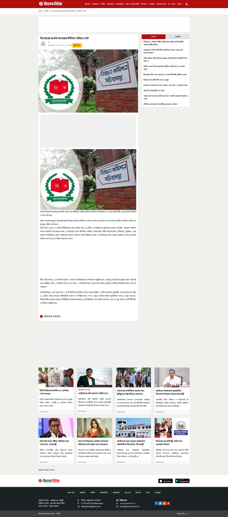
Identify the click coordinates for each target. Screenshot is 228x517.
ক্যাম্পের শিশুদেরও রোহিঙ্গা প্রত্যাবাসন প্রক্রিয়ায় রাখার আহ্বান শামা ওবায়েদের (93, 443)
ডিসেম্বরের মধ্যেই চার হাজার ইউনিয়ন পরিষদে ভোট (64, 38)
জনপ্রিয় (177, 37)
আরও (179, 4)
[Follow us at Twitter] (160, 503)
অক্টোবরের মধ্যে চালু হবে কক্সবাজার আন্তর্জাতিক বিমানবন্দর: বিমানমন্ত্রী (131, 443)
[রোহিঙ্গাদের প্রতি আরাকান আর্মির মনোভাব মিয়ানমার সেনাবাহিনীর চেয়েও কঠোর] (94, 377)
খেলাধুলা (151, 4)
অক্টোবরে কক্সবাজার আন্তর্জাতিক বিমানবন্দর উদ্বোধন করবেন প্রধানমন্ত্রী (170, 392)
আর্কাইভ (82, 492)
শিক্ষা (173, 4)
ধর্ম (169, 4)
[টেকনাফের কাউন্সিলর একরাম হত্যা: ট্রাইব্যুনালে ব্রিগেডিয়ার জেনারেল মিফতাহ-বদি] (133, 377)
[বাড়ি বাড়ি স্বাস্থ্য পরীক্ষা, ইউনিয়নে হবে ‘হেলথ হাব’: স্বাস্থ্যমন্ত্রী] (56, 428)
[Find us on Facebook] (156, 503)
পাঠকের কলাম (161, 4)
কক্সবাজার (110, 4)
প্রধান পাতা (71, 492)
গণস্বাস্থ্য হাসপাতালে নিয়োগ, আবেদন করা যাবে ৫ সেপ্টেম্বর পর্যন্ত (165, 85)
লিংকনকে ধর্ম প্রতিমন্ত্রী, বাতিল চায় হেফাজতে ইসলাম (169, 443)
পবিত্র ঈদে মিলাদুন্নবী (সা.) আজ (153, 91)
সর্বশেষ (153, 37)
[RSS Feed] (164, 503)
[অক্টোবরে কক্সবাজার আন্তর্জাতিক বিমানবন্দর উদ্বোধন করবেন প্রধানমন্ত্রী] (172, 377)
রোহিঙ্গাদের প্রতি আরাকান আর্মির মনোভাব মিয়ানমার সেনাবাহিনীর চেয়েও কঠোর (94, 392)
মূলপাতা (87, 4)
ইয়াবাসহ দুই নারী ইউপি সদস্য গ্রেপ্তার (156, 80)
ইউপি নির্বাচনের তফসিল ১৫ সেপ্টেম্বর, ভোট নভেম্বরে (54, 392)
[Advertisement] (114, 24)
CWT (187, 513)
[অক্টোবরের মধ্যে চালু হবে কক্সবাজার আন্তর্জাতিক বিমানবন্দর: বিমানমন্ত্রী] (133, 428)
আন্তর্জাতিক (120, 4)
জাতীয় (102, 4)
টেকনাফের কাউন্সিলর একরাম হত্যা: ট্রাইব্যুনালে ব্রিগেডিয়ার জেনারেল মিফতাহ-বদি (131, 392)
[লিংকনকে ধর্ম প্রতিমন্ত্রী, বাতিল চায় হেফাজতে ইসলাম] (172, 428)
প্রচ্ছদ (40, 11)
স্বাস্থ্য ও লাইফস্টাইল (132, 4)
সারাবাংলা (95, 4)
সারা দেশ (128, 492)
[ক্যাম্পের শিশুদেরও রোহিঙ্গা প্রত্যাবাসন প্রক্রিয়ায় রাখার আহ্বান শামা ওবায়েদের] (94, 428)
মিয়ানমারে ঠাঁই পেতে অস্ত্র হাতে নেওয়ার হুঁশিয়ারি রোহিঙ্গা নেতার (165, 74)
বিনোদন (144, 4)
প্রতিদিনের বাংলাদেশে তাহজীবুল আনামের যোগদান (160, 104)
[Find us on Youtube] (168, 503)
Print (78, 45)
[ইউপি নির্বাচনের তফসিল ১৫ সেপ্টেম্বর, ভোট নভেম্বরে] (56, 377)
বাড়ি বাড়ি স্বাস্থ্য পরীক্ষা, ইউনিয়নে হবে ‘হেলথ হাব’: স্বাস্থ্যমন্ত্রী (54, 443)
